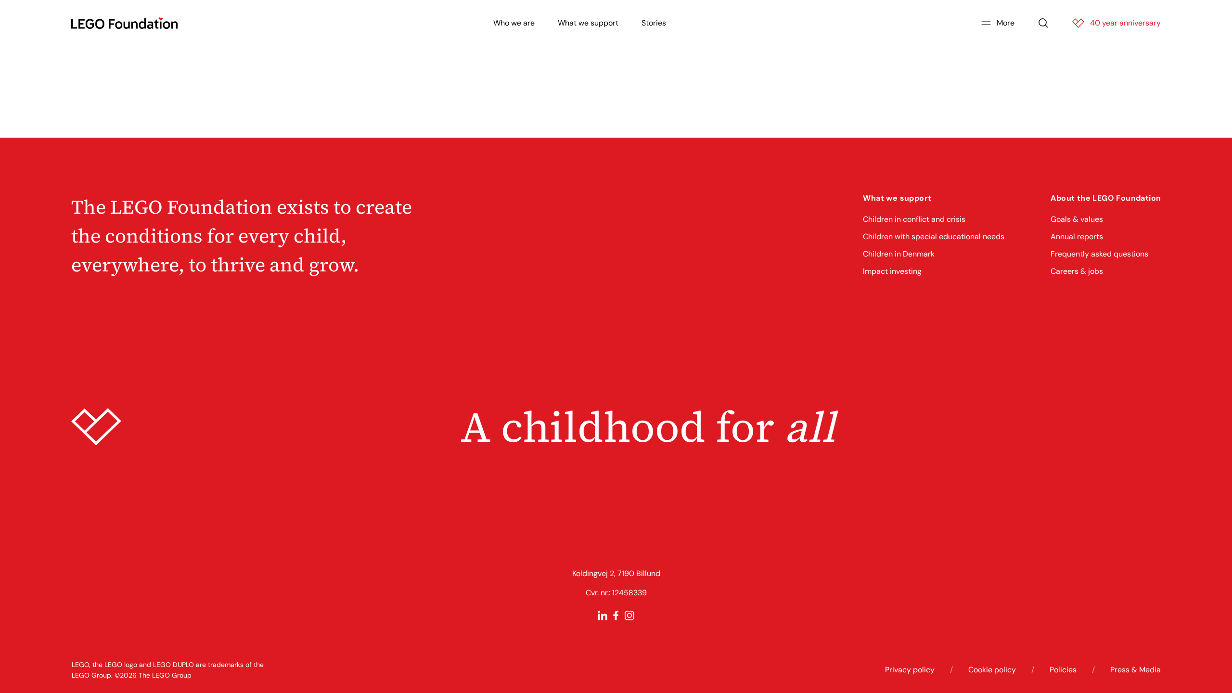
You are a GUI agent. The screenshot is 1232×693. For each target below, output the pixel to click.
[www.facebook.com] (616, 615)
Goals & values (1077, 219)
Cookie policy (992, 670)
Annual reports (1077, 236)
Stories (654, 23)
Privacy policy (910, 670)
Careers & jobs (1077, 271)
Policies (1063, 670)
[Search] (1043, 23)
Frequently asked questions (1099, 254)
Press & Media (1135, 670)
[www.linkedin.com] (602, 615)
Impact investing (892, 271)
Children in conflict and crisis (914, 219)
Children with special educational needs (933, 236)
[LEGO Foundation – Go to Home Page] (124, 23)
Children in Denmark (899, 254)
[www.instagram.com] (629, 615)
